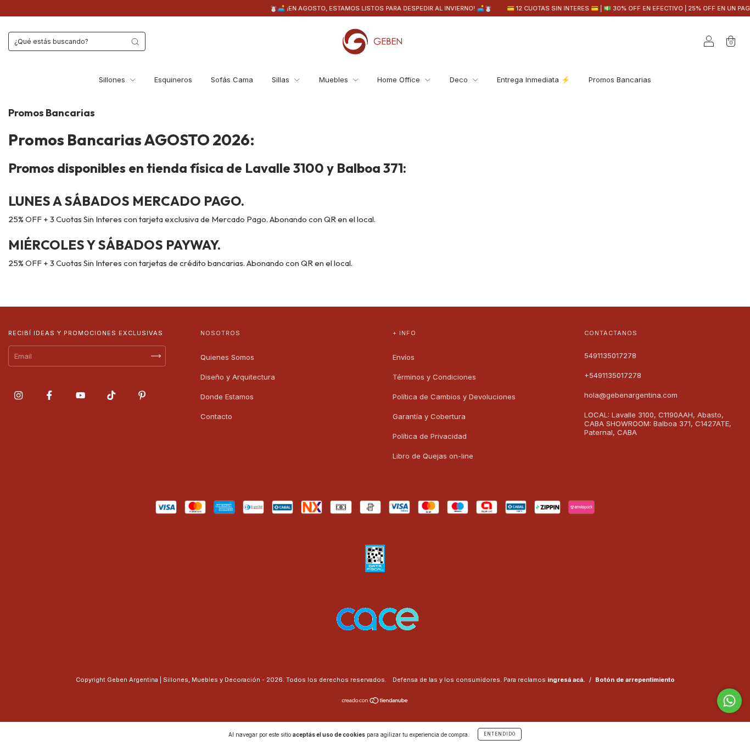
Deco (460, 79)
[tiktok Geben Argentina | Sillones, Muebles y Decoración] (112, 395)
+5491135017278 (612, 375)
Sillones (113, 79)
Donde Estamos (227, 396)
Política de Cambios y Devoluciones (454, 396)
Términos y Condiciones (434, 376)
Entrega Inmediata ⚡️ (533, 79)
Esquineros (173, 79)
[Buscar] (135, 41)
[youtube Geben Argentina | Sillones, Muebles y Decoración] (81, 395)
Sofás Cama (232, 79)
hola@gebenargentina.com (631, 395)
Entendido (500, 734)
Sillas (282, 79)
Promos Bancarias (620, 79)
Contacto (216, 416)
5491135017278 (610, 355)
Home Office (399, 79)
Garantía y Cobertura (429, 416)
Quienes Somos (227, 357)
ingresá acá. (566, 679)
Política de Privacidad (430, 436)
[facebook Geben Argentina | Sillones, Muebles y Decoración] (50, 395)
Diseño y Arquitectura (237, 376)
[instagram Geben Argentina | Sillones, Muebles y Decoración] (19, 395)
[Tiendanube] (375, 701)
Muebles (334, 79)
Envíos (404, 357)
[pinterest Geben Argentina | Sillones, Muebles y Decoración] (142, 395)
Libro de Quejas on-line (433, 455)
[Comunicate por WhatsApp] (729, 700)
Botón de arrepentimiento (635, 679)
